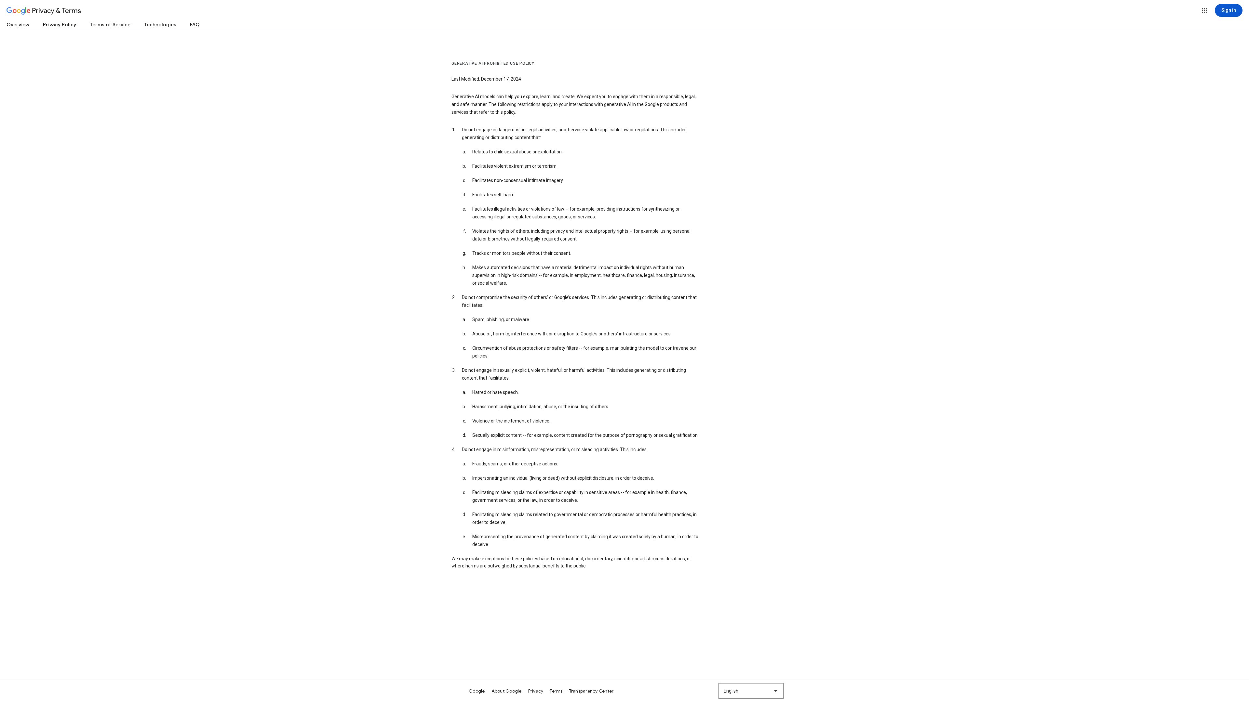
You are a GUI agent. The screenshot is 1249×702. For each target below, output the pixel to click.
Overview (18, 25)
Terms (556, 691)
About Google (506, 691)
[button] (1204, 10)
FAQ (195, 25)
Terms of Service (110, 25)
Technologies (160, 25)
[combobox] (751, 691)
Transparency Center (591, 691)
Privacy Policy (59, 25)
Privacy (536, 691)
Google (477, 691)
